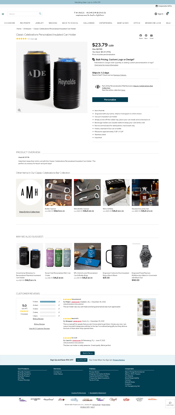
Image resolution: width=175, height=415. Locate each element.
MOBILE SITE (85, 407)
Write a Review (38, 319)
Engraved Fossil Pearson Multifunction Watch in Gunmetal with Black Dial (144, 275)
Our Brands (129, 376)
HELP (93, 407)
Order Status (58, 374)
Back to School (70, 23)
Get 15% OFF (82, 360)
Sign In (160, 14)
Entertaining (106, 23)
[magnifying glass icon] (19, 110)
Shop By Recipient (24, 374)
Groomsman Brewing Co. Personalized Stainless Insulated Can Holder (28, 275)
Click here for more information (106, 65)
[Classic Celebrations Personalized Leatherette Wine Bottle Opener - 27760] (87, 206)
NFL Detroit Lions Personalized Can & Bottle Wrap (85, 274)
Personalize (110, 99)
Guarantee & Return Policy (99, 376)
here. (123, 90)
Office (137, 23)
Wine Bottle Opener (81, 209)
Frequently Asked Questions (99, 378)
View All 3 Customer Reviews (39, 329)
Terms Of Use (94, 380)
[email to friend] (151, 35)
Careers (128, 380)
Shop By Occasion (24, 372)
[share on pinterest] (146, 35)
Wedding (53, 23)
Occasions (9, 23)
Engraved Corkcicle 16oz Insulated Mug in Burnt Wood (116, 274)
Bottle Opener (50, 209)
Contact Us (58, 372)
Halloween (89, 23)
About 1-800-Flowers (132, 374)
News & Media (130, 382)
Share (141, 38)
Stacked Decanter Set (140, 209)
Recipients (25, 23)
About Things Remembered (134, 372)
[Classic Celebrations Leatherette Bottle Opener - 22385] (58, 206)
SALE (168, 23)
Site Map (21, 378)
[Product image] (52, 78)
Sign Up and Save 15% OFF (61, 360)
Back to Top (87, 353)
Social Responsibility (132, 378)
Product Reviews (24, 380)
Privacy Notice (94, 372)
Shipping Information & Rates (99, 374)
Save (146, 38)
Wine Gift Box (108, 209)
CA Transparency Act (132, 386)
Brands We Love (153, 23)
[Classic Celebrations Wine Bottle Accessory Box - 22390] (116, 206)
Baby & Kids (122, 23)
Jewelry (39, 23)
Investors (128, 384)
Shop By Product (24, 376)
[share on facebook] (141, 35)
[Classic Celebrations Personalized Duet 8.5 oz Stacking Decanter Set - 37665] (145, 206)
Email (151, 38)
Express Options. (120, 75)
